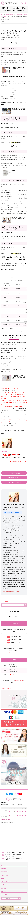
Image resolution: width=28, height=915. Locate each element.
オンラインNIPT (4, 423)
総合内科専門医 (6, 454)
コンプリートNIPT (5, 414)
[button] (11, 281)
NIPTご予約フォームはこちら (14, 477)
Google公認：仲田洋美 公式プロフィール (13, 512)
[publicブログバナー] (14, 735)
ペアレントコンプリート (6, 408)
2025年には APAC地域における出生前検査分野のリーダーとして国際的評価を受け (14, 584)
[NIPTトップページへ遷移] (14, 772)
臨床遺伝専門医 (15, 454)
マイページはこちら (14, 616)
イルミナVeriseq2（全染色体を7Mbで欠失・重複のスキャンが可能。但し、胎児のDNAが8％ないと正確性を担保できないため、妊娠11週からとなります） (14, 419)
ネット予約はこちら (14, 611)
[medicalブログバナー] (14, 750)
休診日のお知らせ (19, 680)
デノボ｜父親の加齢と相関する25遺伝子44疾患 (11, 406)
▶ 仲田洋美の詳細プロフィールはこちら (12, 591)
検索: (12, 277)
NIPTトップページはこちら (14, 473)
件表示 (6, 274)
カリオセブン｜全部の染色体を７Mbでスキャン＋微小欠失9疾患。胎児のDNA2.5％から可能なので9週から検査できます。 (14, 402)
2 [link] (19, 331)
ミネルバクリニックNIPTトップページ (9, 388)
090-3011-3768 (15, 652)
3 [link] (21, 331)
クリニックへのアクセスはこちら (14, 482)
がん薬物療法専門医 (6, 455)
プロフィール (4, 433)
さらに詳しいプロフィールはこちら (19, 461)
